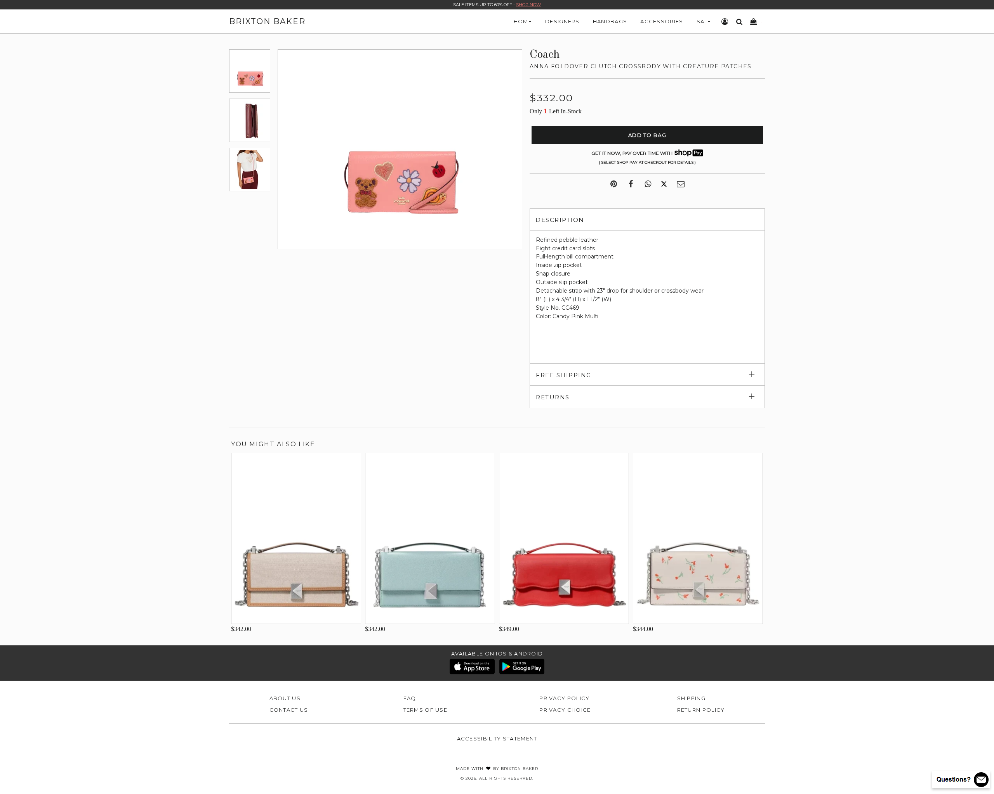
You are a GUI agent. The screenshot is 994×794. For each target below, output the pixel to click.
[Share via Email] (680, 184)
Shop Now (528, 4)
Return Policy (701, 710)
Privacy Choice (565, 710)
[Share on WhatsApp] (648, 184)
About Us (285, 698)
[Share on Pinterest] (614, 184)
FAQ (409, 698)
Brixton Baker (267, 21)
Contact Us (288, 710)
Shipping (691, 698)
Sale (704, 21)
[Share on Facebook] (631, 184)
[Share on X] (664, 184)
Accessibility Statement (497, 738)
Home (523, 21)
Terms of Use (425, 710)
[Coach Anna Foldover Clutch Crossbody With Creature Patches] (249, 71)
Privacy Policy (564, 698)
